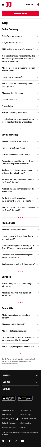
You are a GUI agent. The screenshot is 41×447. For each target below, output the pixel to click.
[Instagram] (16, 441)
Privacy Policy (6, 414)
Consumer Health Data (9, 427)
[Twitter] (3, 441)
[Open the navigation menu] (3, 4)
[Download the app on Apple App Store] (8, 398)
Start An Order (20, 14)
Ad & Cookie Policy (26, 410)
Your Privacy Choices (8, 419)
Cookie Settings (25, 414)
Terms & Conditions (8, 410)
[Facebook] (9, 441)
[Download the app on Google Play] (25, 398)
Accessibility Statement (28, 419)
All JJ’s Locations (25, 423)
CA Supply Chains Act (8, 423)
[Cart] (37, 4)
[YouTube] (22, 441)
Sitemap (23, 427)
